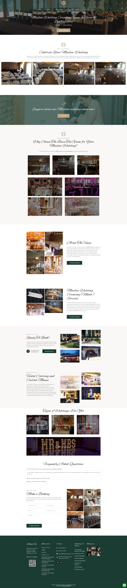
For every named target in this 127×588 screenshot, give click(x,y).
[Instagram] (61, 562)
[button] (63, 469)
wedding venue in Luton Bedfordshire (64, 151)
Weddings (48, 9)
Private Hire (59, 9)
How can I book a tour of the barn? (38, 481)
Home (39, 9)
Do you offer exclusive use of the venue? (39, 478)
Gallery (70, 9)
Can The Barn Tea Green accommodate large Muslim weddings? (45, 469)
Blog (77, 9)
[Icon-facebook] (58, 562)
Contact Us (85, 9)
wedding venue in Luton (92, 247)
